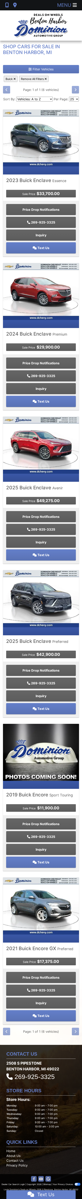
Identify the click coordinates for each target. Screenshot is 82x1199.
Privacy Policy (17, 1165)
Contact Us (14, 1161)
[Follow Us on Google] (48, 1179)
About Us (13, 1156)
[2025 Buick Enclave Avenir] (41, 445)
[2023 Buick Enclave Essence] (41, 138)
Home (10, 1151)
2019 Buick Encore (39, 795)
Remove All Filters (33, 79)
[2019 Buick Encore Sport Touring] (41, 752)
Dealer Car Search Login (13, 1184)
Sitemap (47, 1184)
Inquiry (41, 235)
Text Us (43, 248)
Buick (10, 79)
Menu (65, 5)
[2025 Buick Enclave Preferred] (41, 598)
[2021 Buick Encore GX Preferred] (41, 906)
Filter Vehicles (43, 69)
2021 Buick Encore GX (39, 948)
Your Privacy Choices (63, 1184)
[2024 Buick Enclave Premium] (41, 291)
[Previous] (6, 90)
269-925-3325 (42, 222)
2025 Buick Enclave (34, 488)
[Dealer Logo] (41, 25)
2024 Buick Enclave (36, 334)
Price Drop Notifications (41, 210)
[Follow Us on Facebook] (34, 1179)
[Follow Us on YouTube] (41, 1179)
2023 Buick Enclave (36, 180)
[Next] (75, 90)
